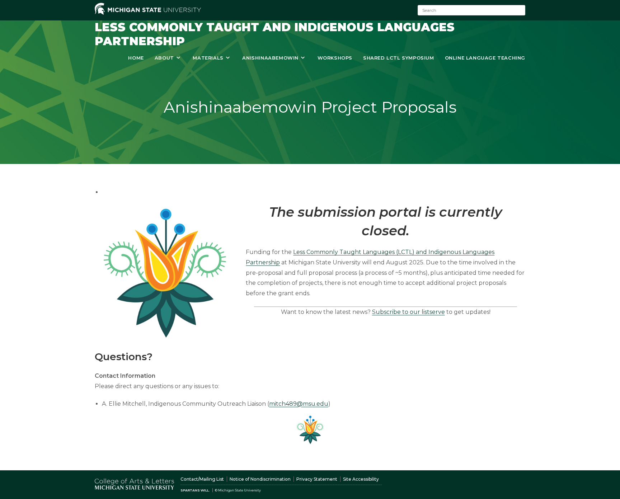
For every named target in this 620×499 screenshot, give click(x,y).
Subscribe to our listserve (408, 312)
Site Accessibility (361, 479)
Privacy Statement (316, 479)
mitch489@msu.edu (298, 403)
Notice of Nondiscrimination (260, 479)
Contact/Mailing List (202, 479)
